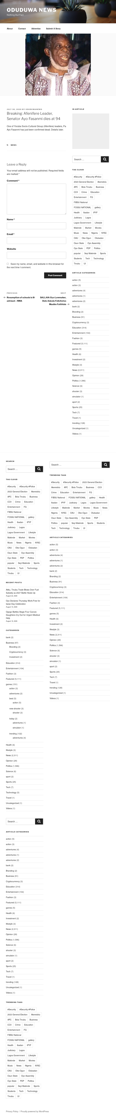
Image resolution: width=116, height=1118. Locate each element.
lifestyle (75, 364)
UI (85, 263)
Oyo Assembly (94, 243)
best (11, 698)
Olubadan (99, 238)
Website (11, 249)
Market (88, 227)
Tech (87, 258)
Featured (76, 343)
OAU (76, 238)
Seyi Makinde (90, 253)
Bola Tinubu (86, 186)
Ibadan (86, 212)
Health (77, 212)
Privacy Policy (12, 1111)
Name (11, 219)
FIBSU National (81, 202)
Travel (75, 417)
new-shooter (15, 708)
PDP (88, 248)
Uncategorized (78, 428)
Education (95, 192)
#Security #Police (93, 176)
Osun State (79, 243)
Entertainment (80, 197)
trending (76, 423)
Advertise (36, 28)
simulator (76, 396)
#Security (78, 176)
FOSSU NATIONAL (82, 207)
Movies (98, 227)
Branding (76, 311)
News (14, 145)
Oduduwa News (32, 10)
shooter (75, 391)
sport (74, 401)
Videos (75, 433)
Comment (13, 180)
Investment (77, 359)
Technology (99, 258)
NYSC (104, 232)
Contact (22, 28)
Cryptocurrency (79, 322)
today (11, 718)
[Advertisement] (90, 131)
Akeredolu (102, 181)
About (10, 28)
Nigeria (94, 232)
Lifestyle (98, 222)
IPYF (95, 212)
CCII (76, 192)
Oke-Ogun (86, 238)
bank (74, 306)
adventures (77, 290)
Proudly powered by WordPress (35, 1111)
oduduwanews (34, 109)
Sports (103, 253)
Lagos (88, 217)
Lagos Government (82, 222)
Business (100, 186)
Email (10, 234)
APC (76, 186)
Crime (84, 192)
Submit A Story (53, 28)
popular (77, 253)
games (75, 348)
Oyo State (78, 248)
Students (78, 258)
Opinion (75, 375)
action (75, 280)
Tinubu (77, 263)
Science (75, 385)
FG (91, 197)
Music (76, 232)
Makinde (77, 227)
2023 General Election (84, 181)
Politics (97, 248)
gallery (98, 207)
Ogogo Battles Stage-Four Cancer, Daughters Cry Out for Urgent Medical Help (23, 615)
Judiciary (78, 217)
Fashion (76, 338)
